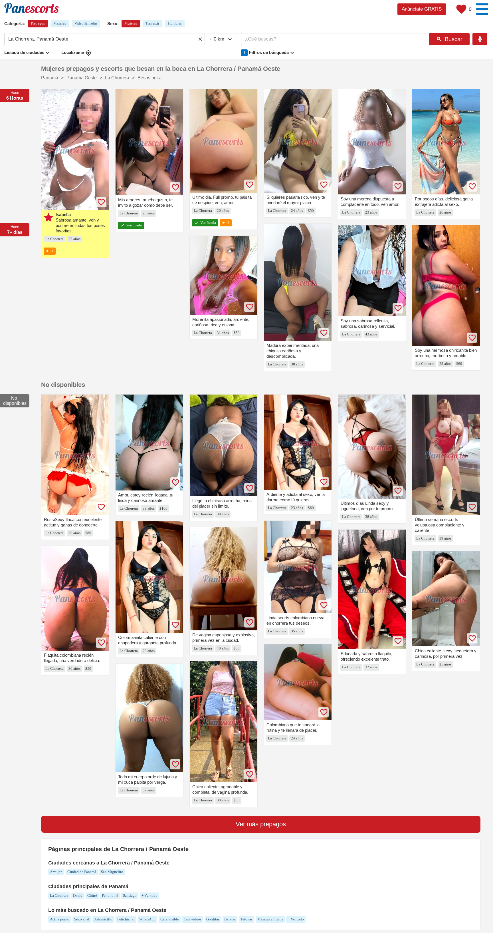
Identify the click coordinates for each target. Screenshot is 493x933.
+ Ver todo (149, 895)
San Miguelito (112, 872)
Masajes (59, 23)
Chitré (92, 895)
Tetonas (246, 919)
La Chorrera (59, 895)
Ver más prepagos (261, 824)
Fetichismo (125, 919)
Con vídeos (192, 919)
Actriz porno (59, 919)
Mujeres (130, 23)
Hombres (175, 23)
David (77, 895)
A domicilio (103, 919)
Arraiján (56, 872)
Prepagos (38, 23)
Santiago (130, 895)
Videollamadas (85, 23)
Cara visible (169, 919)
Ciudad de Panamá (81, 872)
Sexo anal (81, 919)
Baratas (230, 919)
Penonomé (110, 895)
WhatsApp (147, 919)
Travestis (152, 23)
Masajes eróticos (270, 919)
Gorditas (212, 919)
